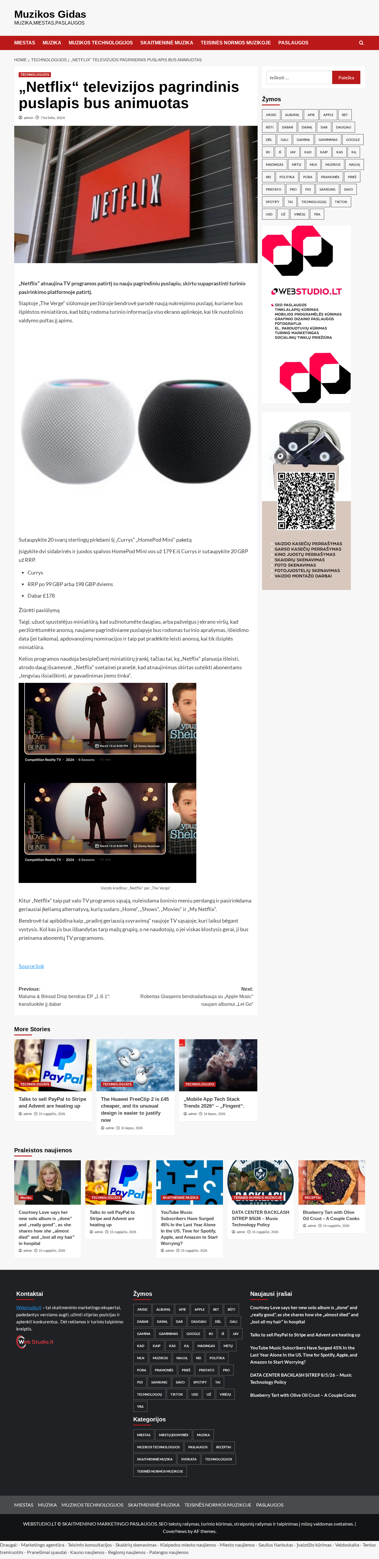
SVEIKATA (189, 1459)
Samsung (327, 189)
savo (348, 189)
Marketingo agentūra (42, 1544)
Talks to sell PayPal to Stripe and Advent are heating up (112, 1218)
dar (324, 127)
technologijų (313, 202)
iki (268, 152)
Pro (293, 189)
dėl (269, 139)
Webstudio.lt (28, 1307)
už (283, 214)
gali (284, 139)
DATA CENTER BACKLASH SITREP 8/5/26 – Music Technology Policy (260, 1218)
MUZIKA (52, 42)
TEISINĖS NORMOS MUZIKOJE (236, 42)
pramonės (330, 177)
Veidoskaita (347, 1544)
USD (269, 214)
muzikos (333, 164)
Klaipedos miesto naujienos (188, 1544)
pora (307, 177)
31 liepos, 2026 (132, 1128)
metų (296, 164)
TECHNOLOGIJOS (34, 74)
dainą (307, 127)
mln (313, 164)
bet (345, 115)
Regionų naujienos (127, 1552)
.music (271, 115)
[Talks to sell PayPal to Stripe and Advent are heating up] (53, 1065)
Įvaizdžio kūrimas (314, 1544)
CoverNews (175, 1531)
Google (353, 139)
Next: (196, 997)
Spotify (272, 202)
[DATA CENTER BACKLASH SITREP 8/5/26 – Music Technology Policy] (260, 1182)
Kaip (324, 152)
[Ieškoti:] (299, 77)
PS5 (308, 189)
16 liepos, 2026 (214, 1114)
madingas (274, 164)
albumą (292, 115)
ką (353, 152)
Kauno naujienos (87, 1552)
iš (280, 152)
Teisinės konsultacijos (90, 1544)
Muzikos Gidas (50, 14)
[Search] (361, 43)
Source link (31, 966)
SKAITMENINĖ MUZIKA (166, 42)
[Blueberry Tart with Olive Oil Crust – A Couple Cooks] (331, 1182)
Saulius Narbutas (275, 1544)
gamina (303, 139)
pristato (273, 189)
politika (287, 177)
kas (339, 152)
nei (268, 177)
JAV (293, 152)
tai (290, 202)
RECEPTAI (313, 1197)
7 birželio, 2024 (53, 117)
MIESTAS (24, 42)
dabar (287, 127)
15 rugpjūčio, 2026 (52, 1114)
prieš (352, 177)
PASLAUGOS (293, 42)
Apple (328, 115)
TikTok (341, 202)
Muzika (25, 1197)
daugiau (343, 127)
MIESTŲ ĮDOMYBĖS (173, 1435)
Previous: (64, 997)
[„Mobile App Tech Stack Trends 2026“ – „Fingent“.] (218, 1065)
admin (28, 117)
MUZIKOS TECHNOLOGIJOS (101, 42)
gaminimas (328, 139)
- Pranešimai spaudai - (47, 1552)
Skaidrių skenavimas (136, 1544)
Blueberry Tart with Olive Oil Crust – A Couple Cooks (303, 1395)
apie (311, 115)
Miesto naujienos (237, 1544)
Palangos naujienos (169, 1552)
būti (269, 127)
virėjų (299, 214)
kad (307, 152)
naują (354, 164)
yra (317, 214)
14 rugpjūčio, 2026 (336, 1225)
